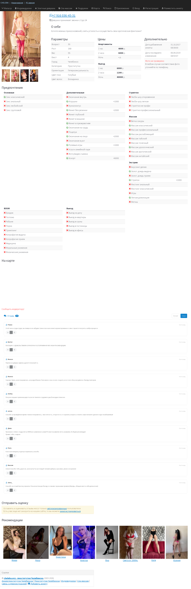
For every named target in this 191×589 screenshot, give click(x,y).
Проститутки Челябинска (47, 581)
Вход (137, 8)
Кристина (61, 557)
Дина (37, 560)
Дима (10, 428)
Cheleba (5, 2)
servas (10, 411)
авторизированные (57, 508)
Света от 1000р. (130, 560)
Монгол (10, 359)
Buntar (10, 342)
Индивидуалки (24, 8)
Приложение (122, 8)
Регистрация (151, 8)
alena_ (10, 483)
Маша (14, 560)
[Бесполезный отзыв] (14, 332)
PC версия (30, 2)
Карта (96, 8)
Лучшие (175, 316)
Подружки (82, 8)
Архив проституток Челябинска (17, 581)
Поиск (108, 8)
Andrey (10, 394)
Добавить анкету (38, 583)
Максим (10, 465)
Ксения (176, 560)
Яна (107, 560)
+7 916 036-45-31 (63, 15)
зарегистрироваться (70, 511)
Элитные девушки (46, 8)
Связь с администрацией (14, 583)
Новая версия (17, 2)
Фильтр (8, 8)
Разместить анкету (173, 8)
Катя (153, 560)
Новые (184, 316)
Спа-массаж (66, 8)
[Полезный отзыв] (7, 332)
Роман (10, 325)
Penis (9, 448)
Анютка (84, 560)
